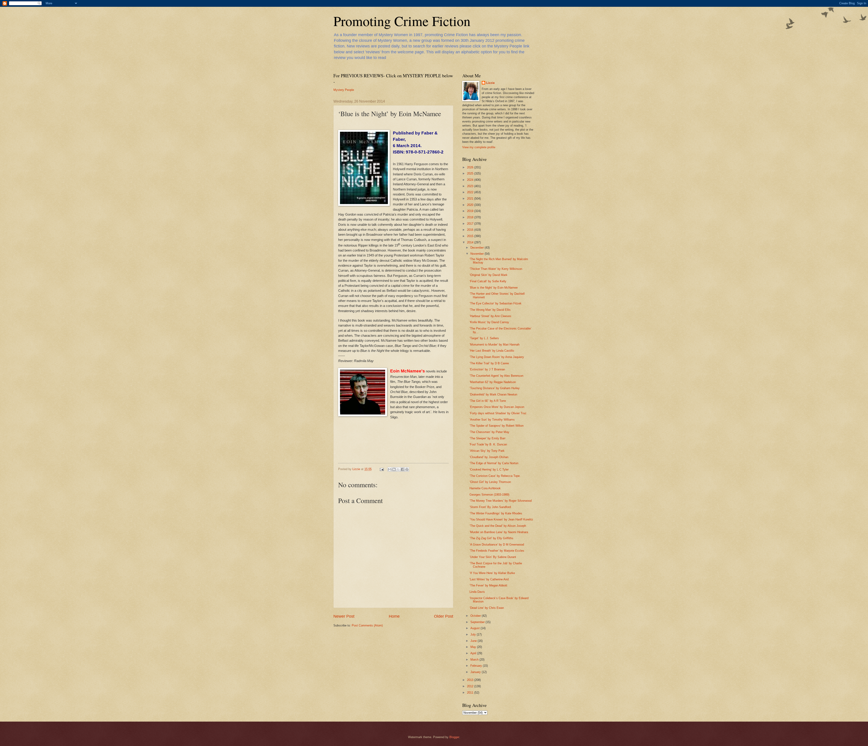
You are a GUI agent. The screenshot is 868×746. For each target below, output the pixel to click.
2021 (470, 198)
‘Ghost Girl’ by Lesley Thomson (490, 482)
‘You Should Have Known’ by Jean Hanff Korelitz (501, 519)
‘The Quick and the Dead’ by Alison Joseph (497, 525)
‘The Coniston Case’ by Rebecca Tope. (495, 476)
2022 (470, 192)
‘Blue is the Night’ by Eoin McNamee (493, 287)
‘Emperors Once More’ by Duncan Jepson (496, 407)
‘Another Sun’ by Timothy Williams (492, 419)
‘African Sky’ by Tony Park (487, 450)
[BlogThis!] (394, 469)
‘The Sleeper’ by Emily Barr (487, 438)
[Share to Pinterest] (407, 469)
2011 (470, 692)
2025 (470, 173)
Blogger (454, 737)
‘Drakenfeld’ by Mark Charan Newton (493, 394)
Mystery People (343, 90)
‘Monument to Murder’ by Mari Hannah (494, 344)
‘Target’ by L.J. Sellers (484, 338)
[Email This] (389, 469)
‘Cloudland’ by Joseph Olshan (488, 457)
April (473, 653)
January (476, 672)
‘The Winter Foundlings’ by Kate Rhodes (495, 513)
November (477, 253)
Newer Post (343, 616)
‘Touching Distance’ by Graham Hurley (494, 388)
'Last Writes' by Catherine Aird (489, 579)
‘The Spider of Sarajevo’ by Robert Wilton (496, 425)
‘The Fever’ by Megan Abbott (488, 585)
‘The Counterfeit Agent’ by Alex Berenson (496, 375)
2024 (470, 179)
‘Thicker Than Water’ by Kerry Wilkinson (495, 269)
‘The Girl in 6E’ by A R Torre (487, 400)
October (476, 615)
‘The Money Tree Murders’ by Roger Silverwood (500, 500)
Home (394, 616)
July (473, 634)
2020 (470, 205)
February (476, 665)
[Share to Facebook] (402, 469)
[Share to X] (398, 469)
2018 (470, 217)
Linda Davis (477, 591)
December (477, 247)
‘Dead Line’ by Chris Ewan (486, 608)
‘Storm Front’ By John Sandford (490, 507)
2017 (470, 223)
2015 (470, 236)
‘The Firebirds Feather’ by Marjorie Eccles (496, 550)
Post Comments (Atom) (367, 625)
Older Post (443, 616)
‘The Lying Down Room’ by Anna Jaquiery (496, 357)
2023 (470, 186)
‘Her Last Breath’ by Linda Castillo (491, 350)
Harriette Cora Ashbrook (485, 488)
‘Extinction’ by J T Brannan (487, 369)
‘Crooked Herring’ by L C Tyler (489, 469)
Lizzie (490, 83)
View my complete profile (478, 147)
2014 (470, 242)
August (475, 628)
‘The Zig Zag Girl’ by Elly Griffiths (491, 538)
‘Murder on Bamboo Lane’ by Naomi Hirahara (498, 532)
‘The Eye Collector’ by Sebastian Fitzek (495, 303)
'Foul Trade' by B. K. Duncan (488, 444)
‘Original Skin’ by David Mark (488, 275)
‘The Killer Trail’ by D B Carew (489, 363)
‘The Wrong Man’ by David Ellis (490, 309)
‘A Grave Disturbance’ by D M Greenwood (496, 544)
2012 (470, 686)
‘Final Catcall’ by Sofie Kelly (487, 281)
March (474, 659)
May (473, 647)
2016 (470, 229)
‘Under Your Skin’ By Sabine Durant (492, 557)
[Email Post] (381, 469)
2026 (470, 167)
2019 (470, 211)
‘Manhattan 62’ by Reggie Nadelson (492, 382)
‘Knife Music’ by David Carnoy (489, 322)
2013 (470, 680)
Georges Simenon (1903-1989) (489, 494)
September (478, 622)
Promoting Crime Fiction (401, 21)
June (474, 640)
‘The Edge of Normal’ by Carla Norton (493, 463)
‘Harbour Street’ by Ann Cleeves (490, 316)
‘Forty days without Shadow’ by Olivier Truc (497, 413)
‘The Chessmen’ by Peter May (489, 432)
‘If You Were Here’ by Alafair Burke (492, 573)
